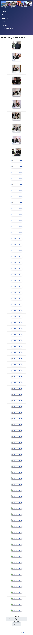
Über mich (5, 18)
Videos (4, 32)
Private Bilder (6, 28)
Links (4, 21)
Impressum (5, 25)
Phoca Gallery (27, 633)
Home (4, 11)
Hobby (4, 14)
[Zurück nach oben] (31, 633)
